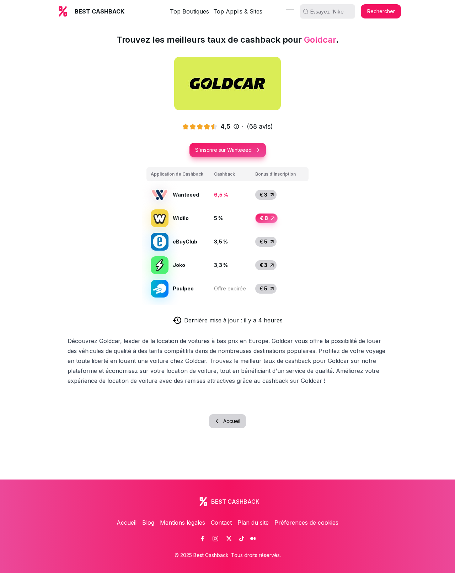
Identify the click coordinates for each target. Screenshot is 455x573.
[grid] (227, 233)
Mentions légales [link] (182, 522)
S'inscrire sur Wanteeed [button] (223, 150)
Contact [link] (221, 522)
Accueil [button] (231, 421)
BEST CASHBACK (99, 11)
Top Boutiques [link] (189, 11)
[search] (330, 11)
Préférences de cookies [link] (306, 522)
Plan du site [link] (253, 522)
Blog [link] (148, 522)
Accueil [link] (126, 522)
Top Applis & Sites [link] (237, 11)
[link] (202, 538)
